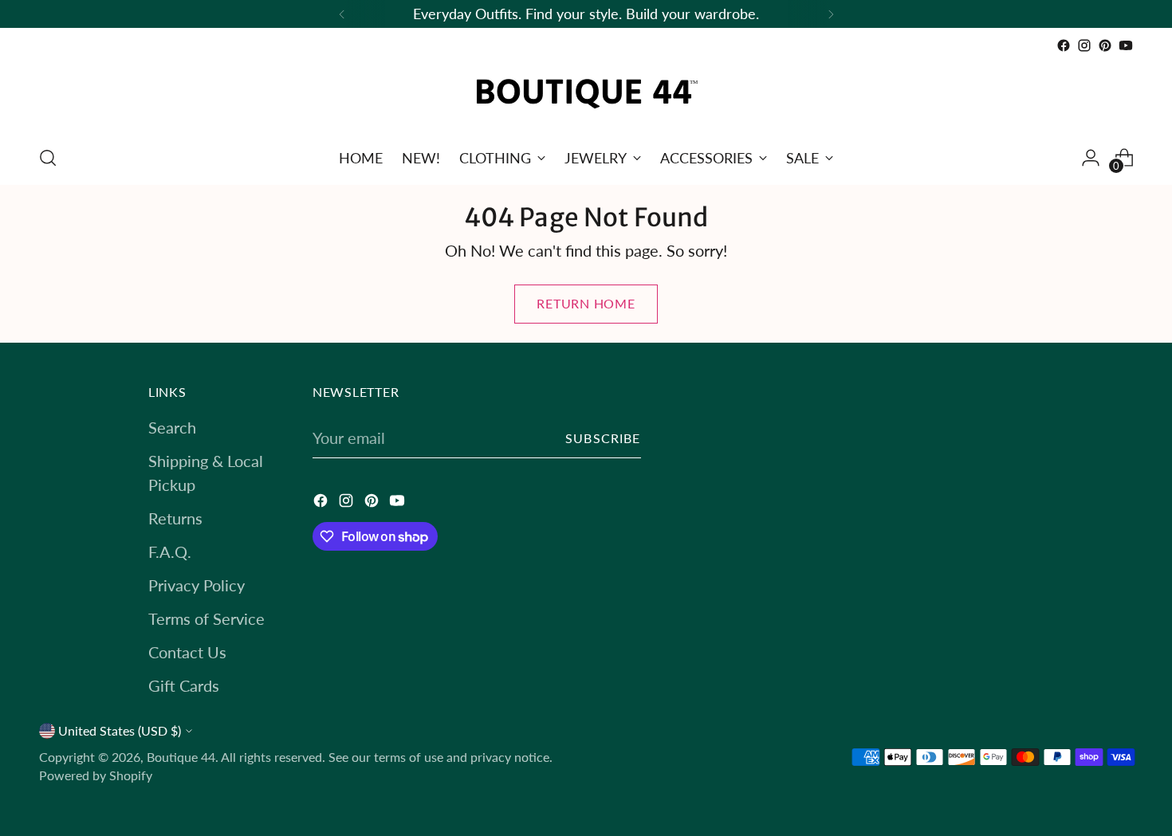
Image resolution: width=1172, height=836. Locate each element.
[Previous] (342, 14)
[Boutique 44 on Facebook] (1063, 45)
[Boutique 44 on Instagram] (1084, 45)
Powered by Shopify (95, 775)
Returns (175, 518)
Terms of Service (206, 618)
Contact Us (187, 651)
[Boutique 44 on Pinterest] (1105, 45)
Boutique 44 (181, 757)
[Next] (830, 14)
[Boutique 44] (586, 94)
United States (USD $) (119, 731)
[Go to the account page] (1091, 158)
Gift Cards (183, 685)
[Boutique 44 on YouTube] (1126, 45)
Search (172, 427)
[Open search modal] (48, 158)
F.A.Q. (169, 551)
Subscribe (603, 438)
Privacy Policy (196, 585)
